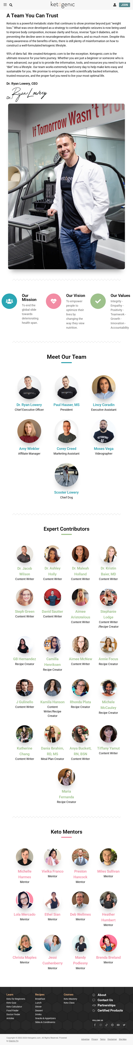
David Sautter (52, 612)
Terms (102, 1039)
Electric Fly (13, 1041)
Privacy (94, 1039)
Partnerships (106, 1005)
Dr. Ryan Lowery (29, 405)
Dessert (39, 1010)
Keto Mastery (70, 999)
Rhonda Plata (80, 702)
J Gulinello (24, 702)
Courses (68, 994)
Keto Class (69, 1002)
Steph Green (24, 612)
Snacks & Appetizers (45, 1018)
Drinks (38, 1014)
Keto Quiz (11, 1002)
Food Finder (12, 1010)
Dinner (38, 1006)
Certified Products (110, 1010)
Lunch (38, 1002)
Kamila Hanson (52, 702)
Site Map (123, 1039)
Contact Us (105, 1000)
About (102, 995)
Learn (9, 994)
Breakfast (40, 999)
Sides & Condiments (45, 1022)
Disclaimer (112, 1039)
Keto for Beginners (15, 999)
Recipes (39, 994)
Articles (10, 1018)
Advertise (85, 1039)
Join (124, 4)
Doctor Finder (13, 1014)
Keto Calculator (14, 1006)
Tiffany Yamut (108, 748)
